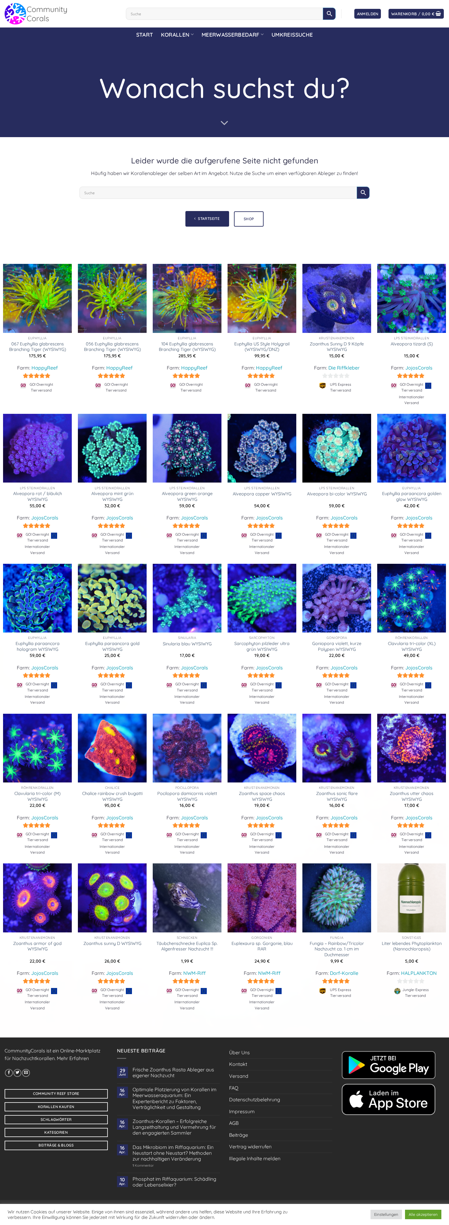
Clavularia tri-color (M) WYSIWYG (37, 796)
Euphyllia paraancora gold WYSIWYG (112, 646)
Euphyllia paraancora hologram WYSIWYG (38, 646)
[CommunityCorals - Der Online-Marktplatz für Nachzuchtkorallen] (61, 13)
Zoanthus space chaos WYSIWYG (262, 796)
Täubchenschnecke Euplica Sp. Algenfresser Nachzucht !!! (187, 946)
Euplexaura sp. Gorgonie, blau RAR (262, 946)
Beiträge (238, 1135)
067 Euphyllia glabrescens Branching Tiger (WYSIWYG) (37, 346)
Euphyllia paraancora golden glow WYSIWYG (411, 496)
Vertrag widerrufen (250, 1146)
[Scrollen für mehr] (224, 123)
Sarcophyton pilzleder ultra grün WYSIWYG (262, 646)
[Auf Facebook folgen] (9, 1073)
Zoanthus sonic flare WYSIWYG (337, 796)
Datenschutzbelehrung (254, 1099)
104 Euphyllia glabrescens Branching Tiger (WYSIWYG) (187, 346)
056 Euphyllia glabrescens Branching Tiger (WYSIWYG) (112, 346)
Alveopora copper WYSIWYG (262, 494)
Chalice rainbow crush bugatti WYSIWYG (112, 796)
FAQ (233, 1088)
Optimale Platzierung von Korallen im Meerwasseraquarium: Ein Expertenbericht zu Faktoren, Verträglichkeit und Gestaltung (175, 1098)
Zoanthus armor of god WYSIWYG (37, 946)
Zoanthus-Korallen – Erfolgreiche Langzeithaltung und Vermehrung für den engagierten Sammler (174, 1127)
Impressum (242, 1111)
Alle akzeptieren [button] (423, 1214)
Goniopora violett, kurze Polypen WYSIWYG (336, 646)
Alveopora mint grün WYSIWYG (112, 496)
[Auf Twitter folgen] (17, 1073)
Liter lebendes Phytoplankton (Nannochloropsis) (412, 946)
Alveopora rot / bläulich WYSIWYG (37, 496)
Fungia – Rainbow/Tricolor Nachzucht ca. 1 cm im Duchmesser (337, 949)
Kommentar (143, 1166)
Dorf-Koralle (344, 973)
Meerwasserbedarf (231, 34)
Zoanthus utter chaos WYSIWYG (411, 796)
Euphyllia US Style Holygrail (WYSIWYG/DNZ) (262, 346)
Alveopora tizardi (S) (412, 344)
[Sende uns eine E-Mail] (26, 1073)
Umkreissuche (292, 34)
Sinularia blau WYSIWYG (187, 644)
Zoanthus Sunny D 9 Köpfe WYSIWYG (337, 346)
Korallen (175, 34)
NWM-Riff (194, 973)
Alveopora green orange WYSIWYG (187, 496)
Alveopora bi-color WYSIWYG (337, 494)
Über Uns (239, 1052)
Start (144, 34)
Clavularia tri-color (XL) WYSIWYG (412, 646)
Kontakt (238, 1064)
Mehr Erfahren (73, 1058)
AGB (234, 1123)
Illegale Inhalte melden (254, 1158)
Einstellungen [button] (386, 1214)
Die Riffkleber (344, 368)
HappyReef (44, 368)
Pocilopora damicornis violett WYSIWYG (187, 796)
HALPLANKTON (419, 973)
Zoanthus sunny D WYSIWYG (112, 943)
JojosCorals (419, 368)
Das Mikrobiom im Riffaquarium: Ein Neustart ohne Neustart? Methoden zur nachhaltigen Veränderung (173, 1153)
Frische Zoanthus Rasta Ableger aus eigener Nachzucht (173, 1072)
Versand (238, 1076)
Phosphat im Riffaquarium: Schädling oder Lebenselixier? (174, 1182)
